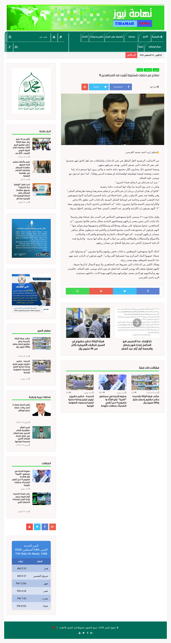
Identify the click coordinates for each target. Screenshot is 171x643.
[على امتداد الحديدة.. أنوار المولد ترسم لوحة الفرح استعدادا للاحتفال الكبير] (41, 499)
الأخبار (145, 37)
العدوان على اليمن (114, 37)
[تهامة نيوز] (85, 18)
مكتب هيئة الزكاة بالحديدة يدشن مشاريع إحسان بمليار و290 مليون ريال (145, 399)
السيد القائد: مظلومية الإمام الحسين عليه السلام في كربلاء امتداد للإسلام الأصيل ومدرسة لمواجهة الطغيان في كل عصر (21, 435)
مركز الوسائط (155, 47)
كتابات (85, 37)
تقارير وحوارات (96, 37)
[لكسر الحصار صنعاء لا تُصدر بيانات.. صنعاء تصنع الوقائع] (41, 409)
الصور (156, 70)
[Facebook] (10, 47)
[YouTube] (54, 37)
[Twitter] (61, 37)
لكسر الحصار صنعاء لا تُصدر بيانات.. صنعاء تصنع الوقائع (21, 407)
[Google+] (16, 47)
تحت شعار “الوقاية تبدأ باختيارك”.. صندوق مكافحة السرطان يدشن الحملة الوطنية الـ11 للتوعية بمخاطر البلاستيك (21, 193)
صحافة (131, 37)
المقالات (148, 70)
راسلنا (140, 47)
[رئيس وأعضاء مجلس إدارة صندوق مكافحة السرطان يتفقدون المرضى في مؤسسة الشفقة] (41, 166)
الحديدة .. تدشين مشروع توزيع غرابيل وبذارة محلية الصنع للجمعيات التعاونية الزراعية (21, 366)
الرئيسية (156, 37)
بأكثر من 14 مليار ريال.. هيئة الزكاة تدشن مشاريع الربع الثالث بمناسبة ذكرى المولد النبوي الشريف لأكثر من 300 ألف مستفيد (21, 147)
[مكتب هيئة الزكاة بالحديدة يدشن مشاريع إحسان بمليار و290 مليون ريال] (145, 382)
